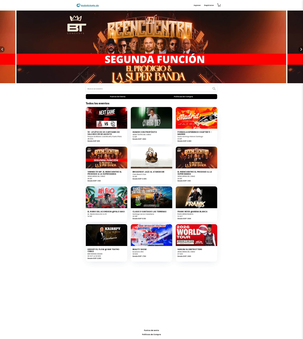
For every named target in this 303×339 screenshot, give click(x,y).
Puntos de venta (151, 330)
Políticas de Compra (151, 334)
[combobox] (151, 89)
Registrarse (209, 5)
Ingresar (197, 5)
